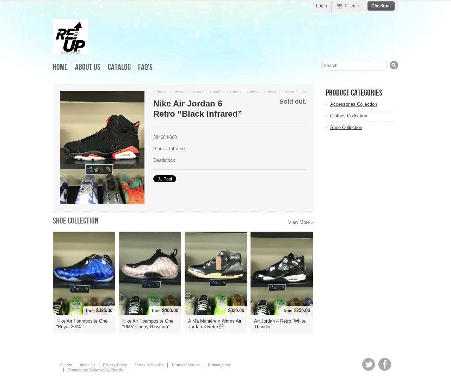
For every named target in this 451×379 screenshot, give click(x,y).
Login (321, 6)
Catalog (119, 67)
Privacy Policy (115, 365)
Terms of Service (149, 365)
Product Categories (354, 93)
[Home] (70, 49)
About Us (87, 67)
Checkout (381, 6)
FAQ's (145, 67)
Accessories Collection (353, 104)
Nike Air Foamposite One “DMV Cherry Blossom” (147, 323)
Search (66, 365)
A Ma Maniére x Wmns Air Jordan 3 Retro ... (214, 323)
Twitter (368, 364)
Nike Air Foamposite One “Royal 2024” (81, 323)
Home (60, 67)
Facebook (384, 364)
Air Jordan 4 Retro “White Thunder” (279, 323)
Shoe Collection (75, 221)
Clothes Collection (348, 115)
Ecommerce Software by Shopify (95, 370)
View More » (301, 222)
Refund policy (219, 365)
